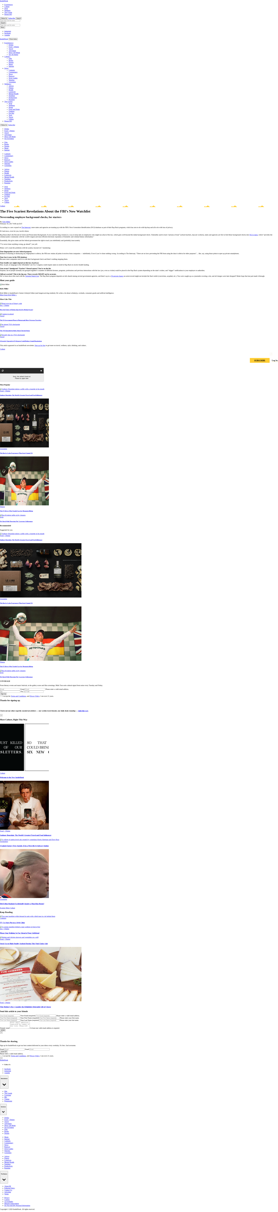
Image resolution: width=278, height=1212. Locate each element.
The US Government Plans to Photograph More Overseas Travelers (20, 320)
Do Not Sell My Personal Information (17, 1205)
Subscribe (11, 18)
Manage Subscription (11, 1204)
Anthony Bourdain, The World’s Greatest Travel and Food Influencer (21, 395)
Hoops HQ (8, 14)
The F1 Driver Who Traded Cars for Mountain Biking (16, 511)
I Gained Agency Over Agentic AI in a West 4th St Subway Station (24, 846)
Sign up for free (40, 345)
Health (11, 90)
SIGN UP (4, 1051)
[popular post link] (22, 389)
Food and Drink (14, 109)
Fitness (11, 88)
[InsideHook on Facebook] (271, 354)
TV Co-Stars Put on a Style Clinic (12, 923)
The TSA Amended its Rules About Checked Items (15, 330)
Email (23, 689)
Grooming (12, 82)
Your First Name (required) (29, 1018)
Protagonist (8, 1101)
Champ (6, 1099)
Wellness (7, 10)
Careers (7, 1200)
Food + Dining (14, 47)
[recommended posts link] (24, 771)
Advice (11, 86)
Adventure (12, 51)
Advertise (7, 1192)
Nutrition (12, 96)
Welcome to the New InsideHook (12, 777)
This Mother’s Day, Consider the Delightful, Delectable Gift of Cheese (25, 1007)
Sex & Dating (13, 55)
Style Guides (13, 78)
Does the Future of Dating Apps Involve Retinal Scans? (16, 309)
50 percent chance (117, 276)
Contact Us (8, 1190)
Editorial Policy (9, 1188)
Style (6, 8)
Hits (5, 1091)
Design (11, 62)
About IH (7, 1186)
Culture (6, 6)
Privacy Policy (35, 696)
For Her (11, 113)
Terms (6, 1194)
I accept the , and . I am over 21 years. (28, 696)
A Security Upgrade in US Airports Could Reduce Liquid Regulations (21, 341)
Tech (10, 115)
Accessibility (8, 1202)
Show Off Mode (14, 53)
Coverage (7, 1095)
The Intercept (26, 227)
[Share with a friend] (266, 354)
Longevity (12, 92)
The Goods (8, 12)
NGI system (253, 235)
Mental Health (13, 94)
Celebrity (12, 70)
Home (11, 107)
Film (10, 58)
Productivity (13, 98)
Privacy (7, 1198)
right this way (83, 711)
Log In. (275, 360)
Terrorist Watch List (32, 276)
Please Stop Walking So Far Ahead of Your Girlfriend (19, 933)
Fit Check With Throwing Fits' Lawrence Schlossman (16, 521)
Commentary (13, 72)
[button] (2, 370)
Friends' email (5, 1028)
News (11, 74)
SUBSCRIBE (259, 360)
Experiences (8, 5)
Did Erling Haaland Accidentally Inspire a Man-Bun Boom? (22, 904)
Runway (12, 76)
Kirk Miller (6, 222)
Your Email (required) (27, 1016)
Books (11, 60)
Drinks (11, 45)
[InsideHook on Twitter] (276, 354)
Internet (11, 66)
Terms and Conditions (18, 696)
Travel (11, 49)
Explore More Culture (7, 908)
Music (11, 64)
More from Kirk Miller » (8, 295)
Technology (4, 841)
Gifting (11, 119)
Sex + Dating (4, 305)
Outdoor (11, 111)
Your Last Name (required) (29, 1020)
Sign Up (3, 694)
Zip (22, 691)
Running (12, 100)
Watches (11, 80)
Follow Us (4, 18)
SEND (3, 1030)
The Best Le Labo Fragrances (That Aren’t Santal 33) (16, 453)
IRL (5, 1097)
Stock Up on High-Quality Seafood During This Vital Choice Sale (24, 944)
